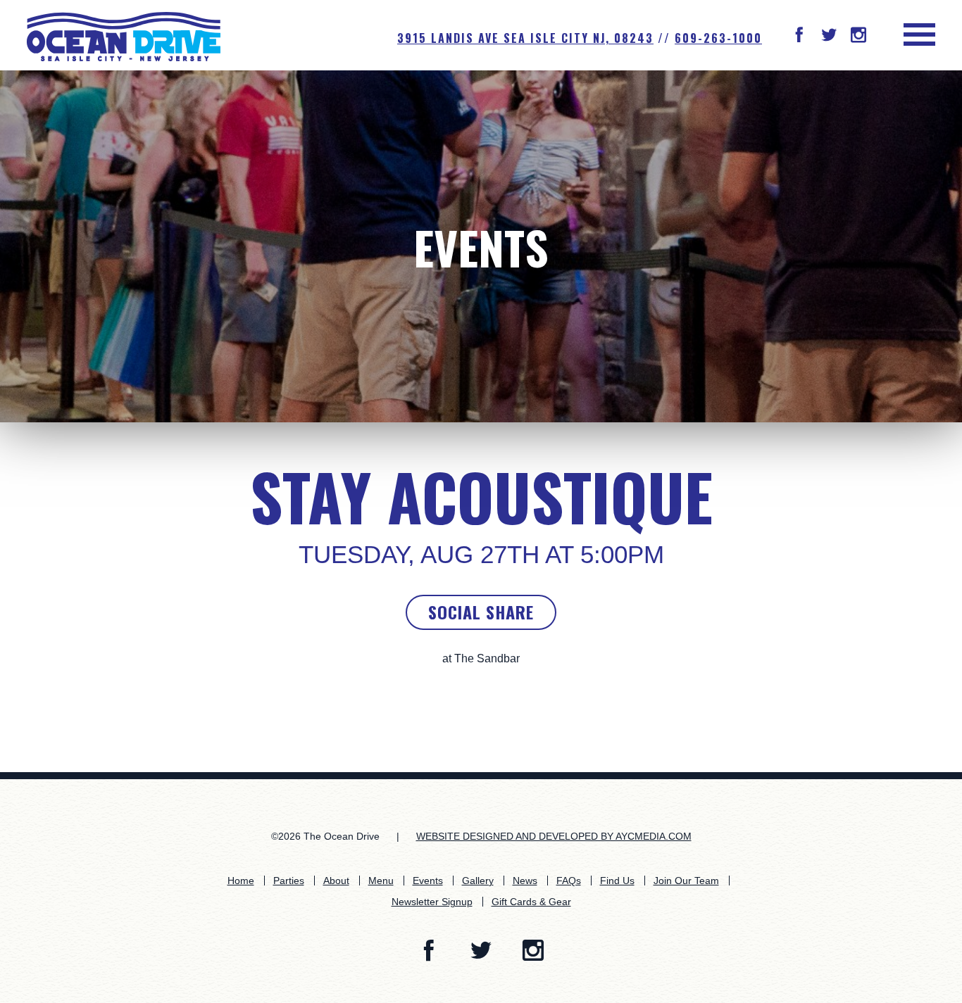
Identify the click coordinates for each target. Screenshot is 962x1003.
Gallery (478, 880)
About (336, 880)
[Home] (123, 36)
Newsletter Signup (432, 901)
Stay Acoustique (481, 496)
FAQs (568, 880)
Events (481, 246)
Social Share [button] (481, 611)
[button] (799, 36)
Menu (381, 880)
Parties (288, 880)
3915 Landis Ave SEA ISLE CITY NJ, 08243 (525, 38)
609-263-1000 (718, 38)
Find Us (617, 880)
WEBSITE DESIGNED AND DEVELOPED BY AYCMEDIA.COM (554, 836)
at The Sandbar (481, 658)
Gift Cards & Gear (531, 901)
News (525, 880)
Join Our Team (686, 880)
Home (240, 880)
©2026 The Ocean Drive (325, 836)
